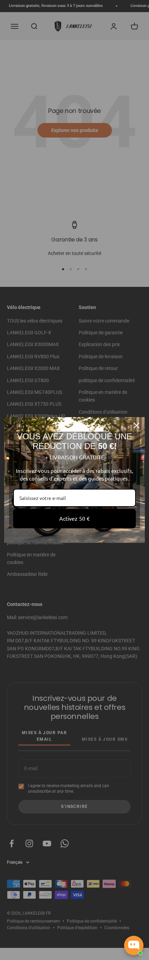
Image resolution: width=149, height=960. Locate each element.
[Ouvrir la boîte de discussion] (133, 945)
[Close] (136, 425)
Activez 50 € (74, 518)
